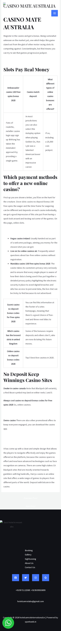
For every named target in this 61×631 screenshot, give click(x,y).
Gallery (28, 554)
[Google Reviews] (45, 577)
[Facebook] (15, 577)
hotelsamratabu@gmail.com (30, 601)
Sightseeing (30, 559)
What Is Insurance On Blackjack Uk (19, 230)
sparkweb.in (30, 621)
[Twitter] (25, 577)
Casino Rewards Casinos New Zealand (21, 436)
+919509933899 (38, 590)
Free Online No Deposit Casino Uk (19, 60)
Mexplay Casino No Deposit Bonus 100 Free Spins (26, 412)
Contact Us (30, 567)
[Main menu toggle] (54, 13)
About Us (29, 563)
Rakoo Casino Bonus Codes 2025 (18, 440)
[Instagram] (35, 577)
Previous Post (30, 498)
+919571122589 (23, 590)
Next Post (30, 506)
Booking (29, 550)
